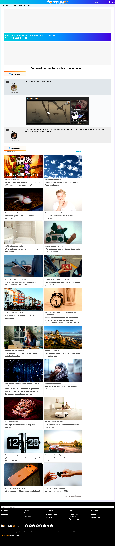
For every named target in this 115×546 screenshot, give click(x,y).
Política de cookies (38, 531)
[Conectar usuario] (113, 2)
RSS (74, 531)
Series (14, 5)
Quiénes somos (5, 531)
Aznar (14, 83)
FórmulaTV (6, 5)
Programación (52, 514)
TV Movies (27, 517)
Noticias (4, 514)
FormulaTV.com (5, 535)
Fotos (71, 511)
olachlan (14, 131)
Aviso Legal (14, 531)
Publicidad (61, 531)
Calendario (27, 513)
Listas (26, 515)
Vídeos (49, 517)
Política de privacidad (25, 531)
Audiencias (51, 511)
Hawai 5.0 (21, 5)
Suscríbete (95, 517)
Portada (4, 511)
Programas (73, 514)
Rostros (94, 511)
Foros (29, 5)
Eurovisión (72, 516)
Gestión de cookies (51, 531)
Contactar (68, 531)
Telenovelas (74, 519)
